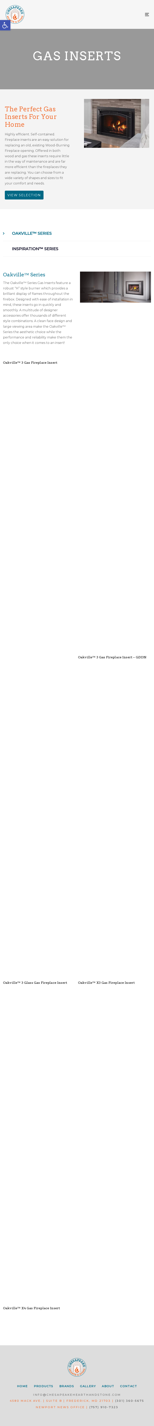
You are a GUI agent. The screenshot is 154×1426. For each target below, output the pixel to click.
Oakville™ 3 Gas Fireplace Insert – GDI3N (112, 657)
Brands (66, 1386)
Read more (39, 350)
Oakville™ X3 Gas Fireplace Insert (106, 983)
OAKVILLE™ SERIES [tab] (32, 233)
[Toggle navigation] (125, 14)
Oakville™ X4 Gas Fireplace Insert (31, 1308)
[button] (5, 25)
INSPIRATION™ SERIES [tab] (35, 248)
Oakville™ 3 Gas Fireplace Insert (30, 363)
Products (43, 1386)
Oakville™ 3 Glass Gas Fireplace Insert (35, 983)
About (108, 1386)
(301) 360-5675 (129, 1401)
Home (22, 1386)
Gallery (88, 1386)
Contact (128, 1386)
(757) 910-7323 (103, 1407)
